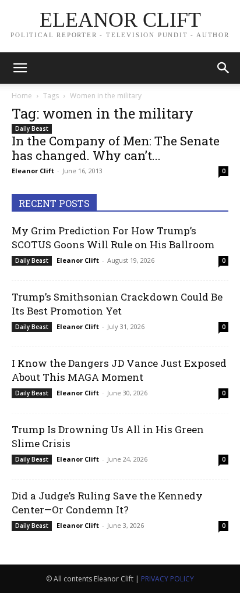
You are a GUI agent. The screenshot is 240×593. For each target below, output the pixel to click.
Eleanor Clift (33, 170)
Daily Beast (31, 128)
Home (22, 96)
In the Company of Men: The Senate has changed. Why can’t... (116, 148)
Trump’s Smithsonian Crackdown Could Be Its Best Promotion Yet (117, 303)
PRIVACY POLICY (167, 579)
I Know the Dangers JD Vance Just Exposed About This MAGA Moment (119, 370)
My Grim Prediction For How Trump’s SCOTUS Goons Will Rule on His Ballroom (113, 237)
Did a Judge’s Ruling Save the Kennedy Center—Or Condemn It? (107, 502)
